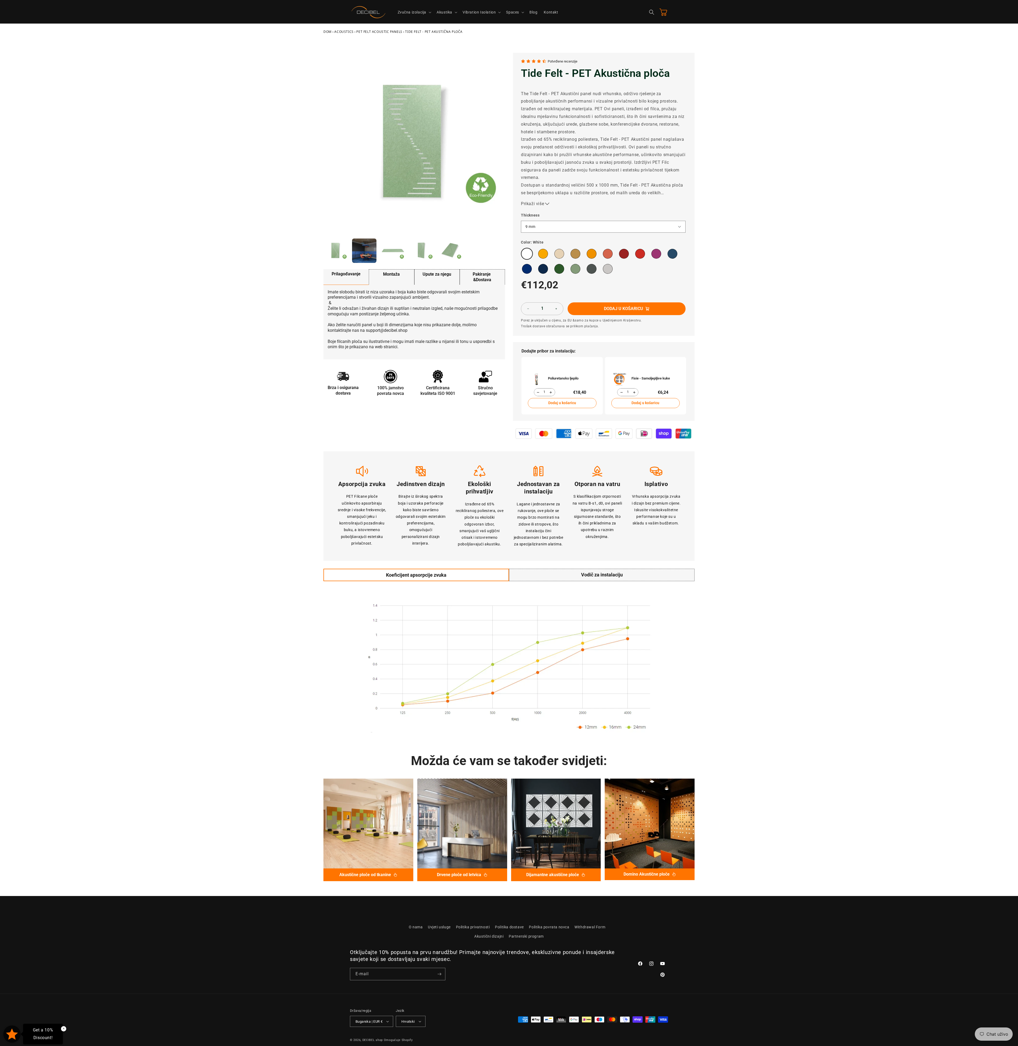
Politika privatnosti (473, 927)
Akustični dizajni (488, 936)
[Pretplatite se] (439, 974)
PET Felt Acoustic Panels (379, 31)
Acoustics (343, 31)
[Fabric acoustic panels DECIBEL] (368, 823)
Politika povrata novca (549, 927)
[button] (414, 12)
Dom (327, 31)
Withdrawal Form (589, 927)
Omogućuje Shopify (398, 1040)
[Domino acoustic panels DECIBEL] (650, 823)
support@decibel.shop (386, 330)
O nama (416, 927)
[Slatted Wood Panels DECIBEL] (462, 823)
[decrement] (528, 309)
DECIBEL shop (372, 1040)
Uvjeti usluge (439, 927)
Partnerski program (526, 936)
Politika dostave (509, 927)
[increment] (556, 309)
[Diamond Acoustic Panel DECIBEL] (556, 823)
